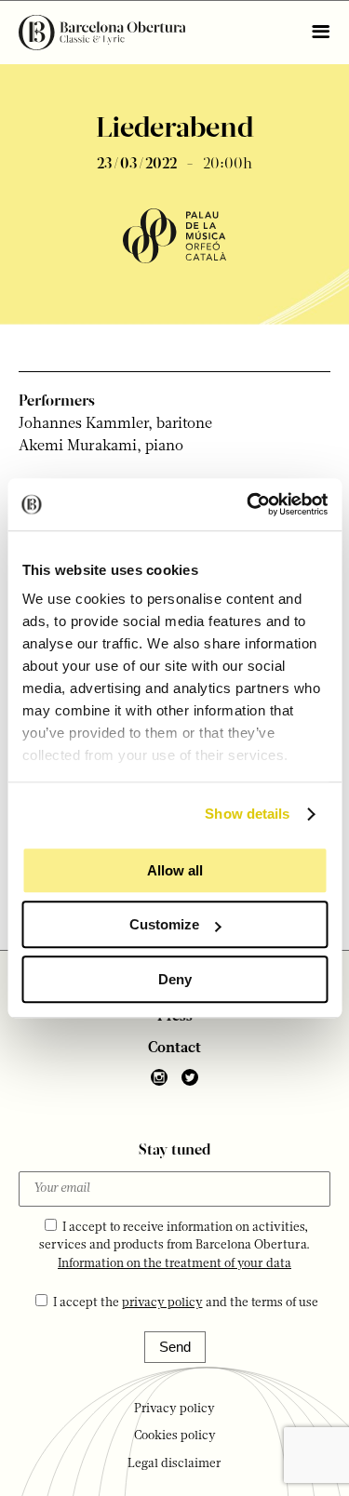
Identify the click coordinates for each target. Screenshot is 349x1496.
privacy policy (162, 1303)
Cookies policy (175, 1436)
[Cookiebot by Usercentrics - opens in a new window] (248, 504)
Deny (175, 979)
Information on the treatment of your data (174, 1264)
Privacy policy (174, 1409)
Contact (174, 1048)
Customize (164, 924)
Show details (247, 813)
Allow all (175, 870)
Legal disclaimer (174, 1464)
